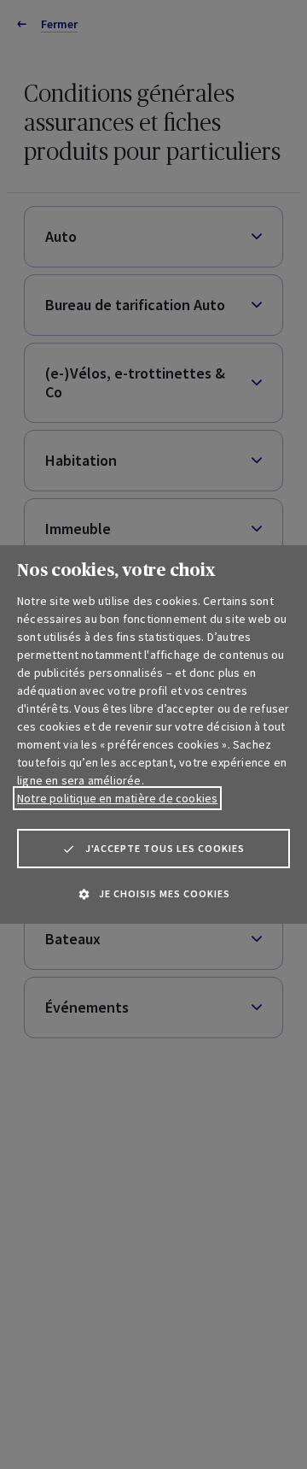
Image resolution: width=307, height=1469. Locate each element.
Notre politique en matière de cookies (117, 798)
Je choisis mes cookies (164, 893)
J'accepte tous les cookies (165, 848)
